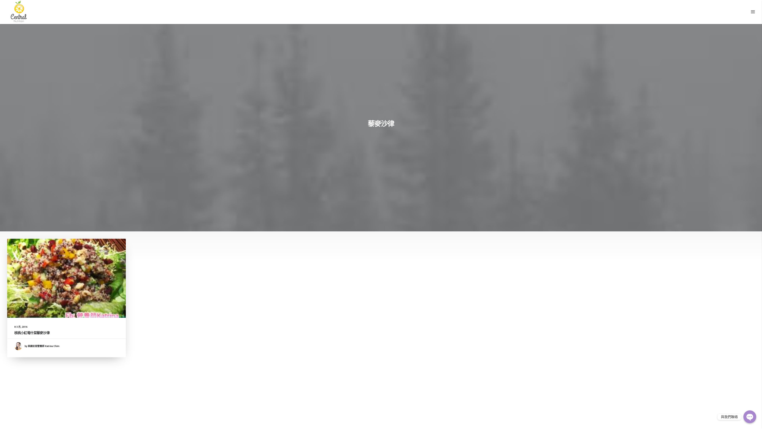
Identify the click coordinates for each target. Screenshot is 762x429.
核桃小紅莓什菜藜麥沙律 (32, 332)
